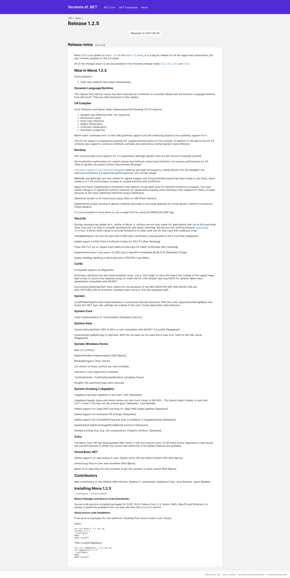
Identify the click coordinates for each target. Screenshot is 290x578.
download (146, 507)
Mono (144, 7)
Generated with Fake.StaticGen (251, 574)
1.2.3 (175, 63)
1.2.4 (186, 63)
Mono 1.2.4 (111, 55)
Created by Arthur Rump (277, 574)
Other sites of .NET (213, 574)
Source (100, 44)
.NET (70, 18)
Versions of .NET (82, 7)
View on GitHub (229, 574)
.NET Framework (128, 7)
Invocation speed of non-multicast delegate (99, 169)
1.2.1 (163, 63)
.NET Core (109, 7)
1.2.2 (169, 63)
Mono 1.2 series (134, 55)
